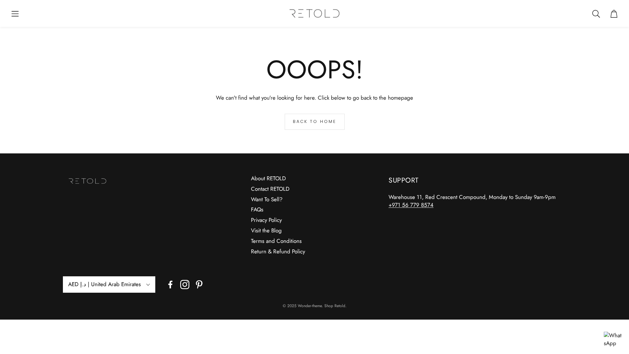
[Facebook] (170, 284)
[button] (15, 13)
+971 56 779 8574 (411, 205)
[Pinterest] (199, 284)
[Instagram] (184, 284)
